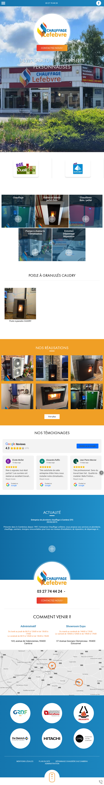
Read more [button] (10, 479)
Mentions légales (24, 761)
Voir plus (52, 417)
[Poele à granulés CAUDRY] (20, 303)
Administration (52, 764)
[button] (3, 473)
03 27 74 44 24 (51, 3)
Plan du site (44, 761)
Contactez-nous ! (52, 48)
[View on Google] (8, 461)
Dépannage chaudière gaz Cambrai (72, 761)
